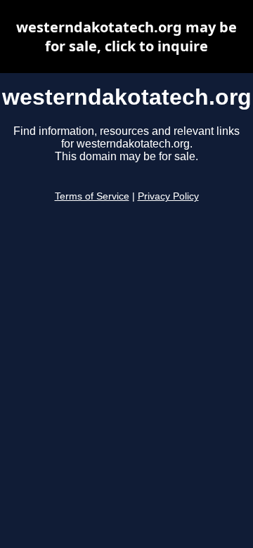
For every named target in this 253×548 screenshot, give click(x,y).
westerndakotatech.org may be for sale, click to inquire (126, 37)
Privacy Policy (168, 196)
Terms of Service (92, 196)
